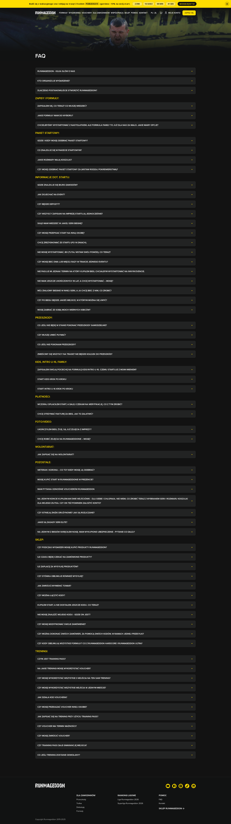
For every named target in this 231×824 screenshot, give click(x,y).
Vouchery (87, 12)
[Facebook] (174, 786)
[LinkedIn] (193, 786)
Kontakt (143, 12)
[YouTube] (168, 786)
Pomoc (134, 12)
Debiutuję (80, 807)
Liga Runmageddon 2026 (128, 799)
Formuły (63, 12)
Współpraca (117, 12)
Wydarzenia (75, 12)
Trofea (79, 803)
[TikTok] (187, 786)
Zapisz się (189, 12)
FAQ (160, 799)
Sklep (127, 12)
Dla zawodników (101, 12)
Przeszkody (81, 799)
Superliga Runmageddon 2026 (130, 803)
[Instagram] (181, 786)
